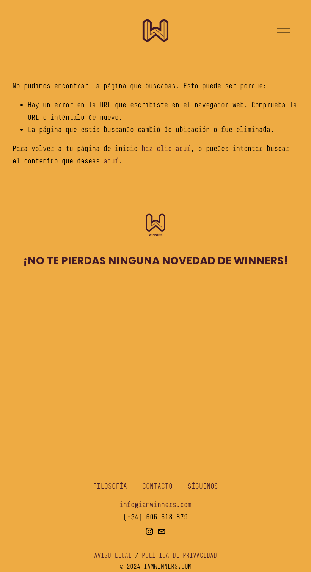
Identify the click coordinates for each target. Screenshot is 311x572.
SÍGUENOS (203, 486)
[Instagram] (149, 531)
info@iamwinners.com (155, 504)
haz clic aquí (166, 148)
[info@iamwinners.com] (161, 531)
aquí (111, 161)
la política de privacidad (232, 394)
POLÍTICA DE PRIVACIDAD (179, 555)
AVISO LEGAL (113, 555)
